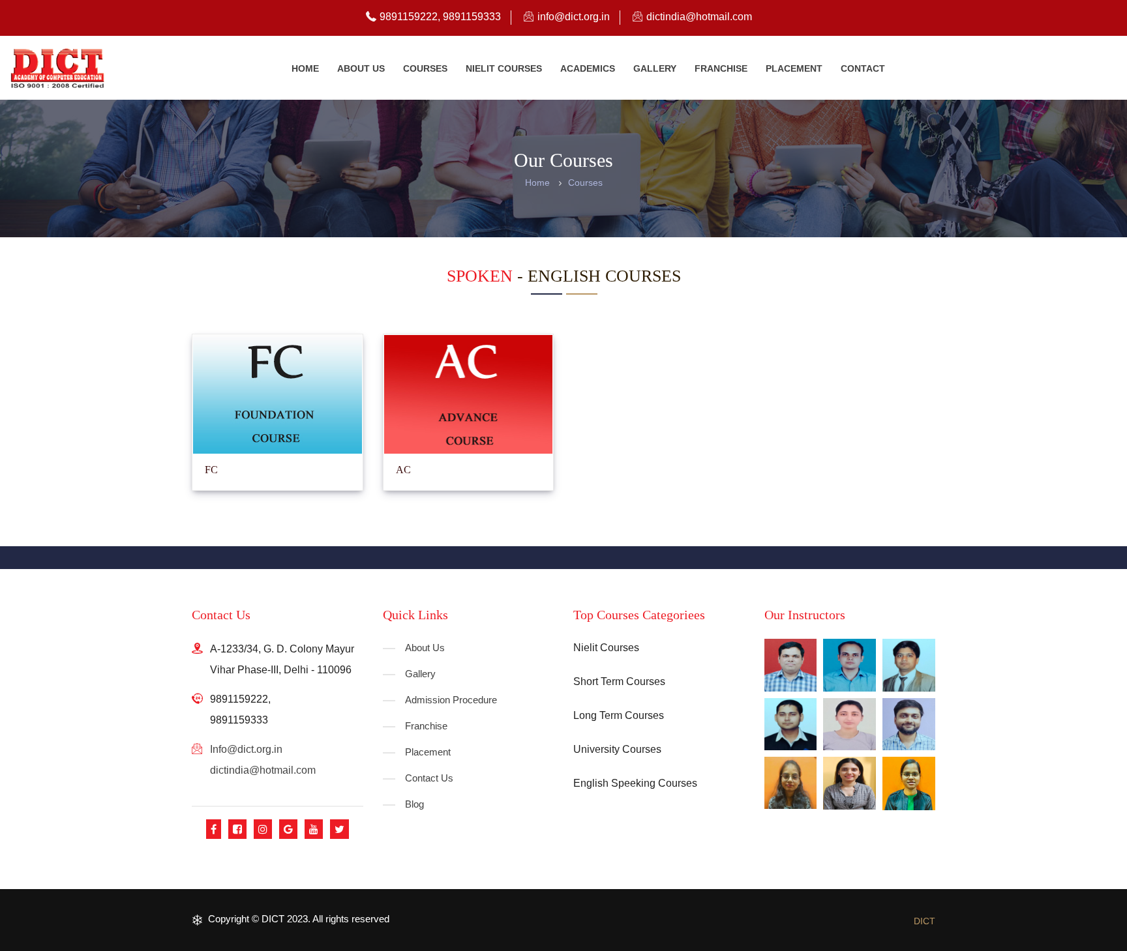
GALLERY (654, 68)
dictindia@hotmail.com (263, 770)
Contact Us (429, 777)
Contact (863, 68)
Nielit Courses (504, 68)
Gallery (420, 673)
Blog (414, 804)
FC (211, 469)
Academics (587, 68)
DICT (924, 921)
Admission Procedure (451, 699)
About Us (425, 647)
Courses (425, 68)
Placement (794, 68)
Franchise (721, 68)
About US (361, 68)
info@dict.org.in (246, 749)
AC (403, 469)
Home (305, 68)
